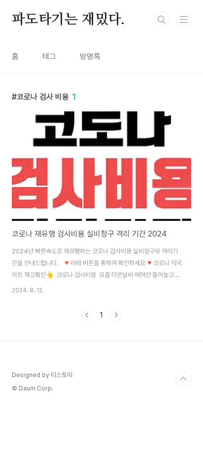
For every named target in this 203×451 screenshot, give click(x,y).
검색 (161, 19)
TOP (183, 379)
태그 (49, 56)
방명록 (90, 56)
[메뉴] (183, 19)
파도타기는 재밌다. (68, 20)
